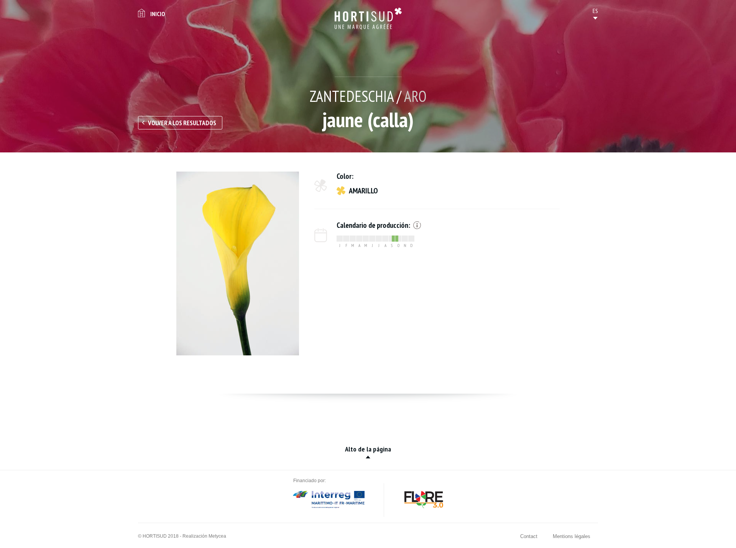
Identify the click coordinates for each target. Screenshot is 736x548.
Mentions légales (571, 536)
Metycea (217, 536)
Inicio (157, 14)
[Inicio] (368, 18)
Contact (528, 536)
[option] (237, 263)
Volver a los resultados (182, 123)
